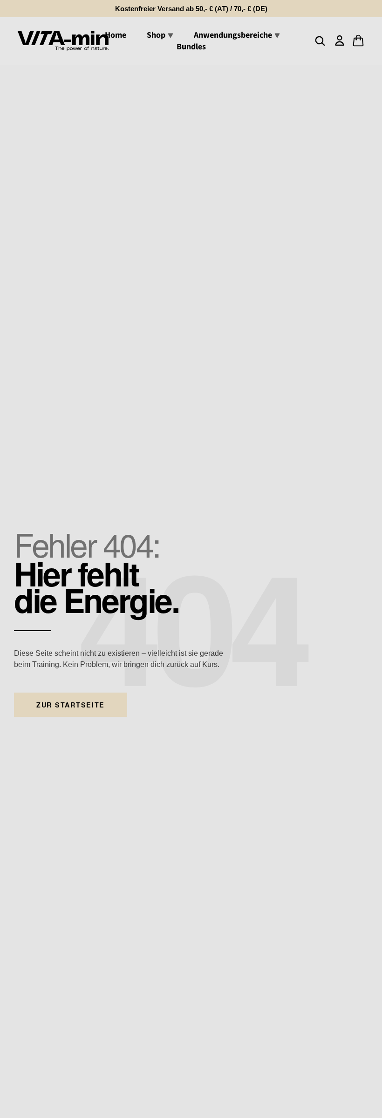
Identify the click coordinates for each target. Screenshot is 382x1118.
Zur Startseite (70, 704)
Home (115, 35)
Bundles (191, 47)
